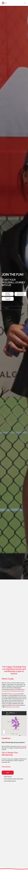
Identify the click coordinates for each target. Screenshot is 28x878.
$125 (8, 772)
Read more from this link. (13, 707)
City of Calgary (14, 694)
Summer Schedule (7, 294)
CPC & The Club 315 (8, 298)
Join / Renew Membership (20, 294)
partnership (23, 746)
